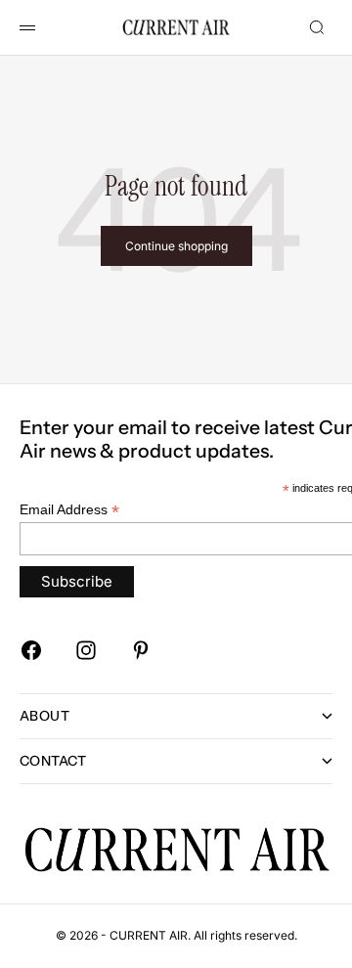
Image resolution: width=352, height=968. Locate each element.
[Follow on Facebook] (31, 650)
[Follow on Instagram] (86, 650)
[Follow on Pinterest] (141, 650)
